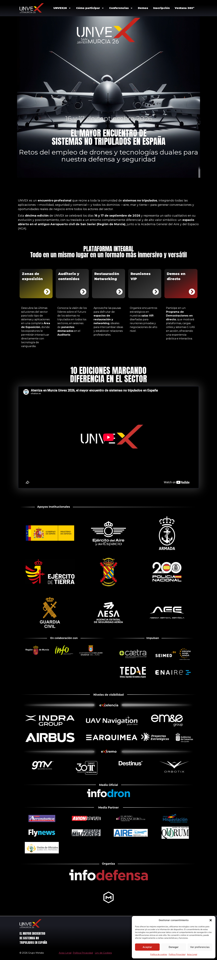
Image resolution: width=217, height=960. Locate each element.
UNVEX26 (60, 8)
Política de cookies (158, 954)
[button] (210, 920)
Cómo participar (88, 8)
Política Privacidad (177, 954)
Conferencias (119, 8)
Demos (143, 8)
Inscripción (161, 8)
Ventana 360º (184, 8)
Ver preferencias (200, 947)
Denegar (174, 947)
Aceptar (147, 947)
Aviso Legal (192, 954)
